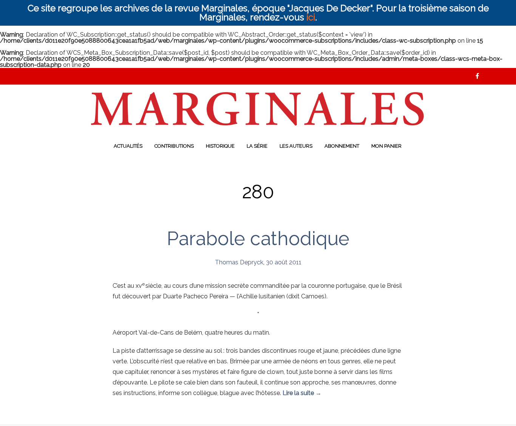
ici (310, 17)
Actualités (128, 146)
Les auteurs (296, 146)
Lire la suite (302, 393)
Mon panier (386, 146)
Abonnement (341, 146)
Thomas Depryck (239, 262)
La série (257, 146)
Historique (220, 146)
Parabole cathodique (258, 238)
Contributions (174, 146)
